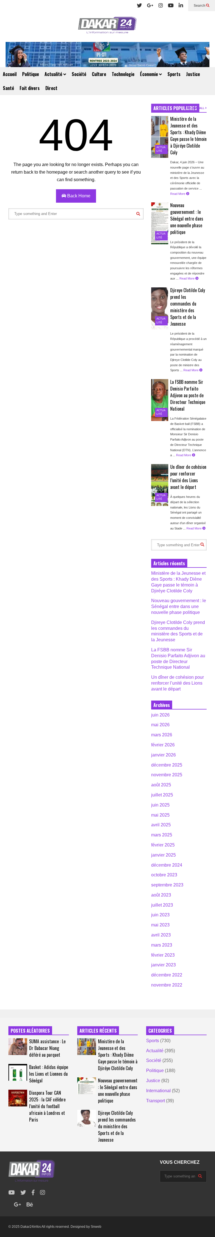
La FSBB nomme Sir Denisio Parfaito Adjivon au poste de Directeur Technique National (187, 395)
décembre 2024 (166, 865)
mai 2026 (160, 724)
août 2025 (161, 784)
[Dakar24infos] (107, 26)
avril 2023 (161, 935)
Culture (99, 74)
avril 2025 (161, 824)
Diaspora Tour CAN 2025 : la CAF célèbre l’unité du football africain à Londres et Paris (47, 1106)
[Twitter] (139, 5)
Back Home (78, 195)
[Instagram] (160, 5)
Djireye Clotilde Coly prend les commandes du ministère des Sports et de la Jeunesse (187, 307)
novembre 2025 (166, 774)
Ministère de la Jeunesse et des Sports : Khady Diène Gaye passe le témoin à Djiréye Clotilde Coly (188, 135)
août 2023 (161, 895)
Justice (193, 74)
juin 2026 (160, 715)
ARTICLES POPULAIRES (175, 108)
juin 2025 (160, 805)
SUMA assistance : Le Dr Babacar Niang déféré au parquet (47, 1048)
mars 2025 (161, 834)
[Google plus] (150, 5)
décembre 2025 (166, 765)
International (158, 1090)
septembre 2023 (167, 885)
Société (79, 74)
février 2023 (163, 955)
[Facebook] (33, 1192)
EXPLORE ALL (194, 108)
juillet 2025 (162, 795)
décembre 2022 (166, 975)
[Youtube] (171, 5)
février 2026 (163, 744)
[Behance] (30, 1204)
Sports (174, 74)
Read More (178, 193)
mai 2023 (160, 925)
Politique (30, 74)
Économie (149, 74)
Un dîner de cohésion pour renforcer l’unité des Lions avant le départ (188, 476)
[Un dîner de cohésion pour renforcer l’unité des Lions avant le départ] (160, 485)
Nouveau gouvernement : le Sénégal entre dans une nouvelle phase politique (186, 218)
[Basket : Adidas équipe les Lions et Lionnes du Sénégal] (17, 1072)
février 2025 (163, 845)
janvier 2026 (163, 755)
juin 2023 (160, 914)
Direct (51, 88)
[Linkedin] (181, 5)
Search (200, 6)
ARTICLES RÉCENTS (98, 1030)
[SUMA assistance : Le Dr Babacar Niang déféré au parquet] (17, 1046)
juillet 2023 (162, 905)
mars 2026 (161, 734)
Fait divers (30, 88)
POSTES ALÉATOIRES (30, 1030)
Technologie (123, 74)
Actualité (54, 74)
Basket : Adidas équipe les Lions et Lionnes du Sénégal (48, 1074)
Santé (8, 88)
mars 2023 (161, 945)
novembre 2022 (166, 985)
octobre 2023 (164, 874)
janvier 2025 (163, 855)
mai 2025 (160, 815)
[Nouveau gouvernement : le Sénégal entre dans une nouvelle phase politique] (160, 223)
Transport (155, 1100)
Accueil (10, 74)
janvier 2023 (163, 964)
